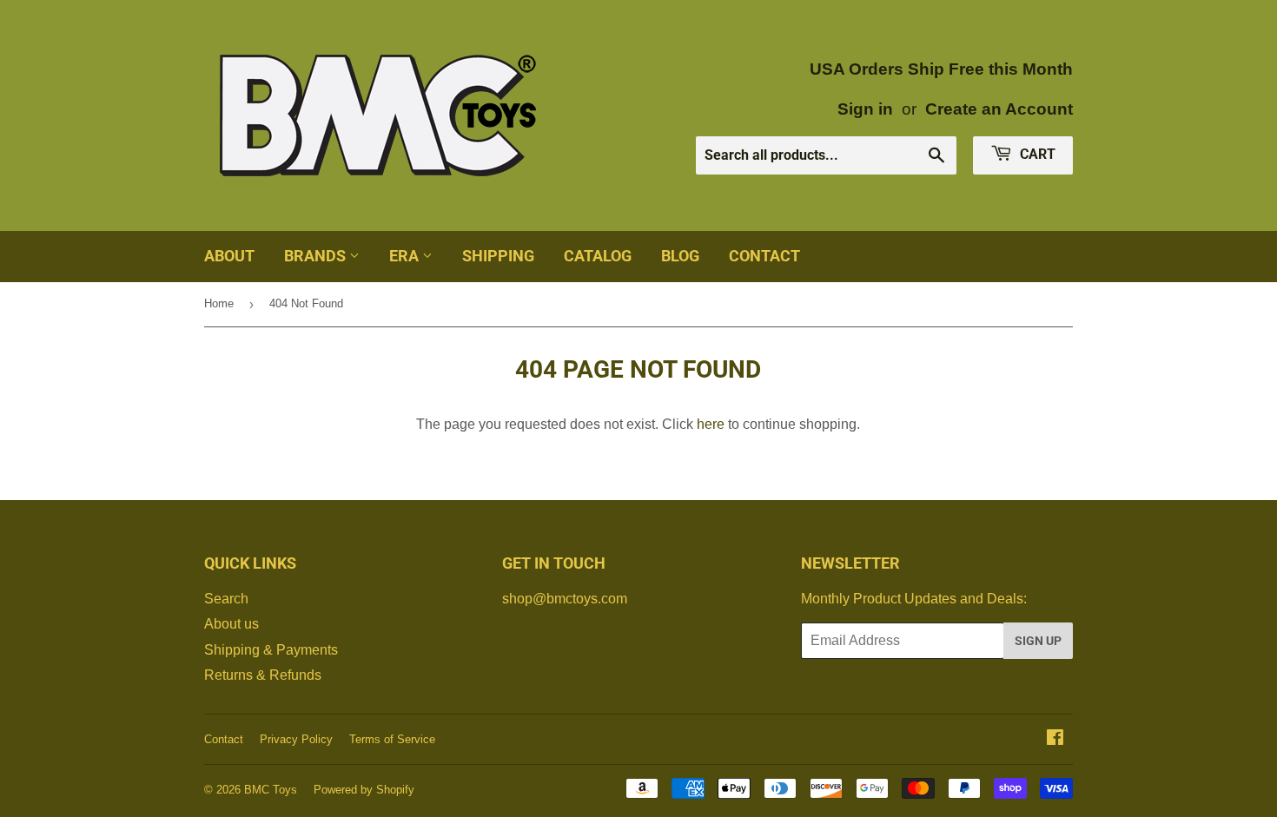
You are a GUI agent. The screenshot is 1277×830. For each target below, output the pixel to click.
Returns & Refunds (262, 675)
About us (231, 623)
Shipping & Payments (271, 649)
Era (405, 256)
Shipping (498, 256)
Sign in (865, 109)
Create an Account (999, 109)
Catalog (598, 256)
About (229, 256)
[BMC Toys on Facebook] (1055, 739)
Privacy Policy (296, 739)
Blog (680, 256)
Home (219, 303)
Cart (1035, 154)
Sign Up (1038, 641)
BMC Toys (270, 789)
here (711, 424)
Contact (764, 256)
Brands (316, 256)
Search (226, 598)
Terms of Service (392, 739)
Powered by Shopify (364, 789)
